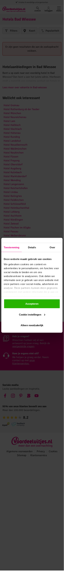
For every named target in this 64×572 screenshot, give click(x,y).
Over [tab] (52, 247)
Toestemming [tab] (11, 247)
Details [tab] (32, 247)
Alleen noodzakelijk (32, 325)
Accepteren (32, 303)
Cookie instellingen (30, 314)
